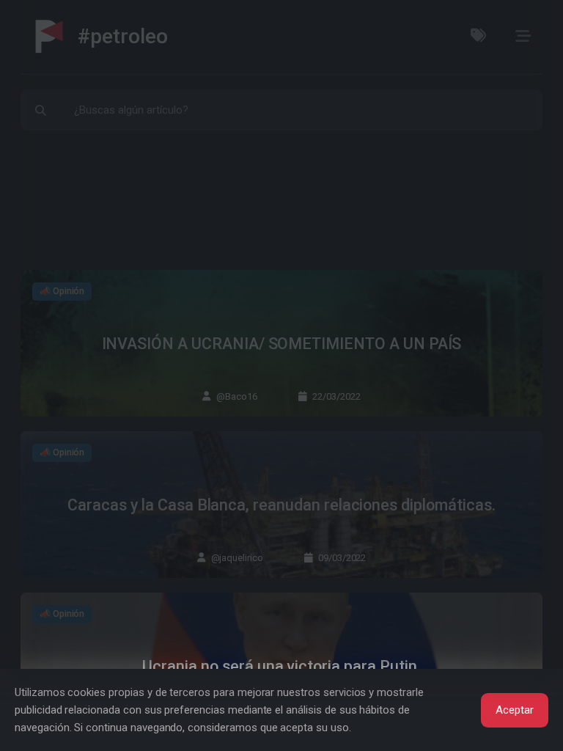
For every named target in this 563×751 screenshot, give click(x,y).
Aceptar (515, 710)
